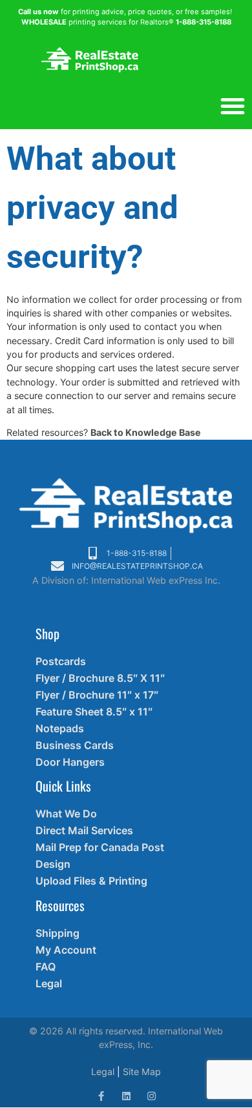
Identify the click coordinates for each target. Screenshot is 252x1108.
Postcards (61, 661)
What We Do (66, 813)
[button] (232, 105)
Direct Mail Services (84, 830)
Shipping (57, 933)
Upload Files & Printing (91, 880)
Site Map (142, 1071)
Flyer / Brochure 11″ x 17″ (97, 694)
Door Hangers (70, 761)
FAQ (46, 966)
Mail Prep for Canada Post (100, 847)
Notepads (60, 728)
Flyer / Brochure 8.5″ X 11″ (100, 678)
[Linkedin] (126, 1096)
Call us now (38, 11)
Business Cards (75, 745)
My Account (66, 949)
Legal (49, 983)
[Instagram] (151, 1096)
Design (53, 863)
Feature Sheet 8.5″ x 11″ (94, 711)
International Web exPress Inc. (155, 580)
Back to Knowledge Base (145, 432)
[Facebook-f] (101, 1096)
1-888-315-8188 (203, 21)
